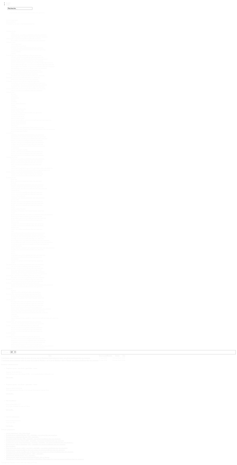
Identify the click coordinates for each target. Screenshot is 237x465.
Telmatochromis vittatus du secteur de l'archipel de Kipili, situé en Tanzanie (27, 457)
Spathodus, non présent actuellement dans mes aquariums (22, 283)
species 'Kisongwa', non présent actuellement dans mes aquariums (30, 240)
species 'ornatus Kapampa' (18, 109)
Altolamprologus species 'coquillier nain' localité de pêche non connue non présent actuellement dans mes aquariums (39, 452)
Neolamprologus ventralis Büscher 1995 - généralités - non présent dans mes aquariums (31, 435)
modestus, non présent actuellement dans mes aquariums (27, 223)
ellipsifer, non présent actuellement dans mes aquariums (27, 173)
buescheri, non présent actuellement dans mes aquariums (27, 185)
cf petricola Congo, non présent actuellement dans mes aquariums (30, 244)
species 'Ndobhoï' (16, 51)
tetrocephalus (15, 259)
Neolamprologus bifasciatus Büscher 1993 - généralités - (22, 437)
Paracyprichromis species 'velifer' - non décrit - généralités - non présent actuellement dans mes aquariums (37, 448)
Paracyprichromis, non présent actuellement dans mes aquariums (24, 268)
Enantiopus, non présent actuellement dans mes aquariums (23, 77)
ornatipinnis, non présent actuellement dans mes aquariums (28, 146)
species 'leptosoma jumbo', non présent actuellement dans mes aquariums (32, 62)
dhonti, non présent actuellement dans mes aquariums (26, 307)
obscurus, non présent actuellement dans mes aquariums (27, 235)
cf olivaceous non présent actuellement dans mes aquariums (28, 236)
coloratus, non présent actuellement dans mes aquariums (27, 57)
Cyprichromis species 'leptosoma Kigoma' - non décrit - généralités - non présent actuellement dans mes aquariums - (39, 442)
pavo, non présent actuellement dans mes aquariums (26, 70)
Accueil (8, 3)
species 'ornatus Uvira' (17, 111)
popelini (13, 53)
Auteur (117, 356)
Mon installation (10, 22)
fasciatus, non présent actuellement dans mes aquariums (27, 203)
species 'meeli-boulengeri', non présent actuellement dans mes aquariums (32, 168)
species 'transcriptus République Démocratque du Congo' (27, 127)
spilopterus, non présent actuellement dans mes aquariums (28, 348)
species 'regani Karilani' (18, 118)
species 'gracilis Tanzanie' (18, 209)
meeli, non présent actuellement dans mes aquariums (26, 164)
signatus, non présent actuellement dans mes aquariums (27, 151)
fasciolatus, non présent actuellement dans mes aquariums (27, 277)
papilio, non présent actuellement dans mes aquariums (26, 344)
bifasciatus (14, 179)
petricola (13, 290)
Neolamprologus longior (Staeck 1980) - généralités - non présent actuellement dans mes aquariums (35, 441)
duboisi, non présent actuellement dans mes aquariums (26, 327)
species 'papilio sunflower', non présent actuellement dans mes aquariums (32, 346)
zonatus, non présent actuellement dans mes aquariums (27, 72)
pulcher (13, 251)
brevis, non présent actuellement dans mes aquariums (26, 181)
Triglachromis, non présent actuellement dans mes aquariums (23, 322)
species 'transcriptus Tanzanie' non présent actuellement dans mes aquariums (33, 129)
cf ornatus (14, 107)
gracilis (13, 207)
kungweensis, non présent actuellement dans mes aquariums (28, 136)
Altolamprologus (11, 31)
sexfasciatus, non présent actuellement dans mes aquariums (28, 255)
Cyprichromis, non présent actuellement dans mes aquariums (27, 12)
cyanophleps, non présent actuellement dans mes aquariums (28, 49)
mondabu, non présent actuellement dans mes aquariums (27, 225)
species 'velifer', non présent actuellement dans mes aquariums (29, 273)
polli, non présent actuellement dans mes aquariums (26, 292)
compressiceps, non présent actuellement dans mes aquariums (29, 35)
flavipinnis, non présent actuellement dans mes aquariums (27, 338)
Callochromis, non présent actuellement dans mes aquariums (23, 38)
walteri (13, 262)
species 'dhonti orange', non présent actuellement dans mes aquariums (31, 309)
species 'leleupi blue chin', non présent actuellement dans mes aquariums (32, 214)
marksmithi (14, 96)
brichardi (13, 183)
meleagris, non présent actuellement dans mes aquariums (27, 142)
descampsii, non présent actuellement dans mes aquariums (28, 75)
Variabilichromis (11, 333)
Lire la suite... (10, 377)
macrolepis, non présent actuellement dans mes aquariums (27, 310)
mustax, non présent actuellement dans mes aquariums (26, 229)
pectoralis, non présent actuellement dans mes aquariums (27, 238)
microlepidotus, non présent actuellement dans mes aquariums (29, 68)
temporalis (14, 314)
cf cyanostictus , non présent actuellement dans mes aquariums (29, 85)
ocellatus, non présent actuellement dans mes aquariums (27, 144)
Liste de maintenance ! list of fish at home (18, 433)
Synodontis (9, 288)
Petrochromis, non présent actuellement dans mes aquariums (23, 275)
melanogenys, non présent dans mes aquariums (24, 79)
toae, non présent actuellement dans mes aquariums (25, 266)
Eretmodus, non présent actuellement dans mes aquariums (23, 81)
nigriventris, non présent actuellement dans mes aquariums (28, 233)
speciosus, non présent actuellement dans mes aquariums (27, 155)
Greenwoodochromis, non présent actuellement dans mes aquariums (26, 88)
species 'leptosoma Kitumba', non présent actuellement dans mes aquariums (33, 66)
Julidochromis (10, 92)
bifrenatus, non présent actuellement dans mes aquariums (27, 301)
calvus (13, 33)
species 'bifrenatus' (16, 44)
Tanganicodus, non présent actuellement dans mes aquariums (23, 294)
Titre (49, 356)
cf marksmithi (15, 98)
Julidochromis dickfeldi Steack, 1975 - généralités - (21, 455)
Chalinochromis (10, 42)
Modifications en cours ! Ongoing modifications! (20, 24)
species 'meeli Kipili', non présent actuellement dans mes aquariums (30, 170)
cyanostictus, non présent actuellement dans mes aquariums (28, 83)
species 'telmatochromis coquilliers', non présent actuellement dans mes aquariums (35, 318)
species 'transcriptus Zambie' (19, 131)
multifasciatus (15, 227)
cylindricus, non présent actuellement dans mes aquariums (28, 198)
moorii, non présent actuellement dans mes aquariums (26, 175)
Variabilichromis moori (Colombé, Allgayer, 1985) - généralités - (25, 454)
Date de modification (105, 356)
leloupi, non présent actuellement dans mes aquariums (26, 216)
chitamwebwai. (15, 190)
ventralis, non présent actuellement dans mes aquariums (27, 261)
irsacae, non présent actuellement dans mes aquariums (26, 296)
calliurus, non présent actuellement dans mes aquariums (27, 186)
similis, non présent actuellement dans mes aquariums (26, 257)
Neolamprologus (11, 177)
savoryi (13, 253)
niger (12, 231)
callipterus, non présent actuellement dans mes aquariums (27, 135)
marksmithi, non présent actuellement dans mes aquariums (28, 86)
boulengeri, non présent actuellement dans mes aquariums (27, 159)
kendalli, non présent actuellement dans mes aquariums (27, 161)
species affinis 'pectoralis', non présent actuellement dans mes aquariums (32, 242)
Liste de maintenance (12, 20)
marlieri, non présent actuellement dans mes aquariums (27, 286)
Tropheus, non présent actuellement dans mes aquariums (22, 325)
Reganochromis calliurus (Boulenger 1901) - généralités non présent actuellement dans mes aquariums (35, 444)
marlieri (13, 99)
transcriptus (14, 125)
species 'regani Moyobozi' (18, 124)
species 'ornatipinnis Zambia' (19, 149)
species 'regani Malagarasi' (18, 122)
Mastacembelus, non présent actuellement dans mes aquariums (24, 172)
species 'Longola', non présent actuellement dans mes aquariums (29, 312)
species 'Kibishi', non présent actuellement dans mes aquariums (29, 59)
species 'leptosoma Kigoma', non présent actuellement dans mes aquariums (32, 64)
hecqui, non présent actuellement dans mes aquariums (26, 162)
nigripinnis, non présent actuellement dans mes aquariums (27, 272)
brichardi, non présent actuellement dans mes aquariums (27, 48)
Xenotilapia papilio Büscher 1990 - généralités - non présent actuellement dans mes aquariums (33, 439)
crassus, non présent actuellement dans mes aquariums (26, 194)
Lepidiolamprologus (12, 157)
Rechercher (4, 8)
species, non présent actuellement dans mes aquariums (26, 153)
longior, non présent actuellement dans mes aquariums (26, 220)
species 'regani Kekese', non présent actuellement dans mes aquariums (31, 120)
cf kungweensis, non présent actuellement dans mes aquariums (29, 138)
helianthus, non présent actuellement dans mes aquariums (27, 211)
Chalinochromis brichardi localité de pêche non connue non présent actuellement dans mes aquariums (35, 450)
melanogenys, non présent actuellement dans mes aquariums (28, 340)
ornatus (13, 105)
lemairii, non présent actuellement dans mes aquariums (26, 140)
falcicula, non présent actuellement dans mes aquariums (27, 201)
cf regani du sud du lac (17, 116)
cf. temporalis (15, 316)
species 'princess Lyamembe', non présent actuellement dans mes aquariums (33, 248)
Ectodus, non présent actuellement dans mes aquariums (22, 74)
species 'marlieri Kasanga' (18, 103)
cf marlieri (14, 101)
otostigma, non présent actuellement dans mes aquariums (27, 323)
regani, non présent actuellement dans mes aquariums (26, 112)
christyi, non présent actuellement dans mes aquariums (26, 90)
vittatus (13, 320)
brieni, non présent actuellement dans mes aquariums (26, 270)
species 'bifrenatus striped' (18, 46)
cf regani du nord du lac (18, 114)
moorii (13, 335)
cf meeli (13, 166)
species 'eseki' (15, 199)
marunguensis (15, 222)
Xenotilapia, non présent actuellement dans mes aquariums (23, 336)
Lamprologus (10, 133)
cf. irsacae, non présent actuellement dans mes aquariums (27, 298)
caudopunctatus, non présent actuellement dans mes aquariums (29, 188)
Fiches (8, 5)
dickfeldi (13, 94)
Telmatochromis (10, 299)
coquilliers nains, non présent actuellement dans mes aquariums (29, 37)
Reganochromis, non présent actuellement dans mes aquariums (24, 279)
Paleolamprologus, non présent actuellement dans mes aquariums (25, 264)
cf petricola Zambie (16, 246)
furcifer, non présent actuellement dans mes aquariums (26, 205)
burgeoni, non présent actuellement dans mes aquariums (27, 305)
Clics (123, 356)
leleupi (13, 212)
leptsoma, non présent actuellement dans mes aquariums (27, 61)
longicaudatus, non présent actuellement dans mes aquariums (28, 218)
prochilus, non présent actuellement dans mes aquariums (27, 249)
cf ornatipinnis (15, 148)
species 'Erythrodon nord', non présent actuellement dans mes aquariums (32, 285)
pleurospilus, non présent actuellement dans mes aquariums (28, 40)
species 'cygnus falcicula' (18, 196)
